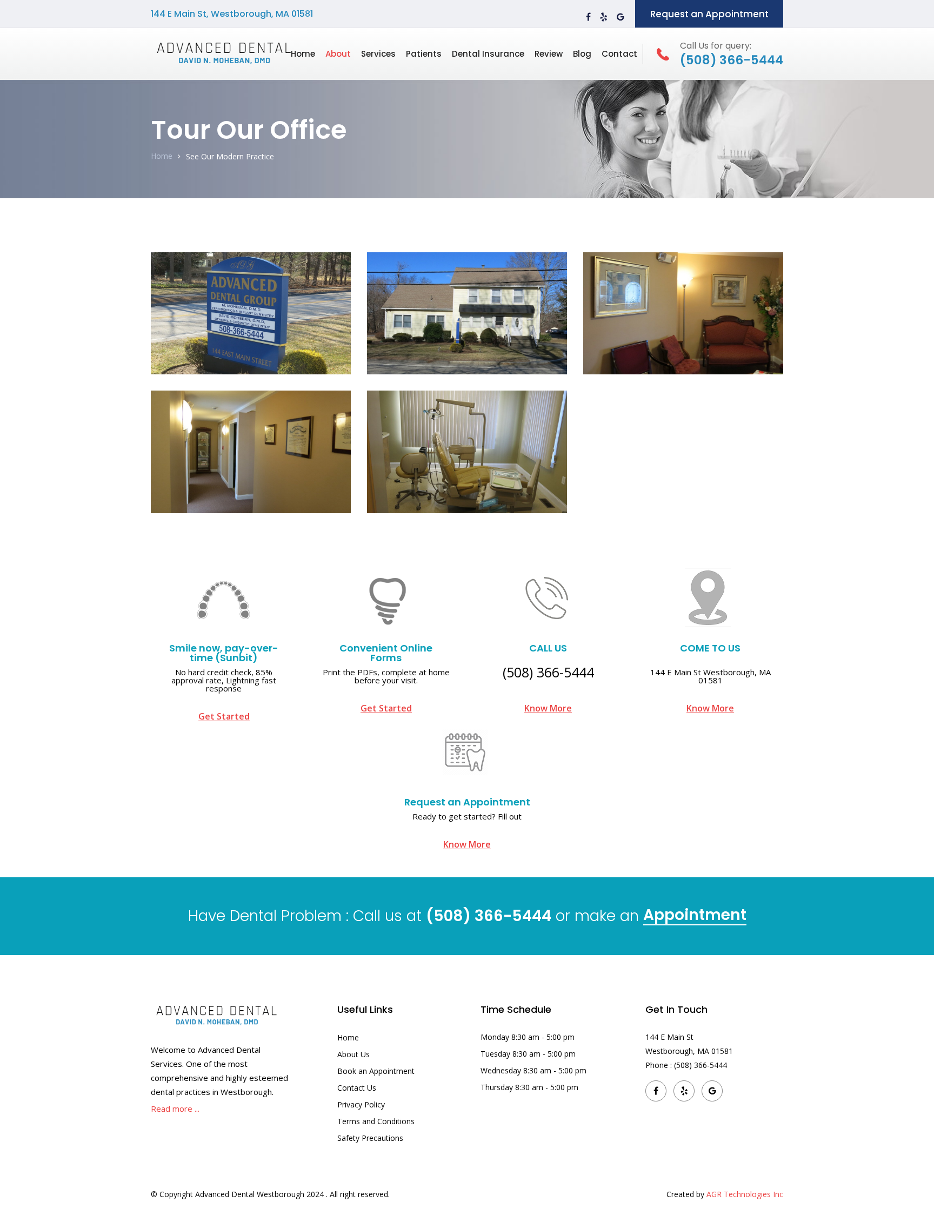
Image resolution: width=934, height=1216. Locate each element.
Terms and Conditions (376, 1121)
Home (303, 53)
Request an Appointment (709, 14)
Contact (619, 53)
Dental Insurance (488, 53)
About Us (353, 1054)
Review (549, 53)
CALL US (548, 648)
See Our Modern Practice (230, 156)
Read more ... (175, 1108)
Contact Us (356, 1088)
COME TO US (710, 648)
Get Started (224, 716)
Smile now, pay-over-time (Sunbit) (223, 652)
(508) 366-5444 (548, 672)
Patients (424, 53)
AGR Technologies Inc (744, 1194)
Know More (548, 708)
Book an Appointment (376, 1071)
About (338, 53)
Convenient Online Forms (385, 652)
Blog (582, 53)
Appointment (694, 916)
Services (378, 53)
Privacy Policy (361, 1104)
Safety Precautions (370, 1138)
